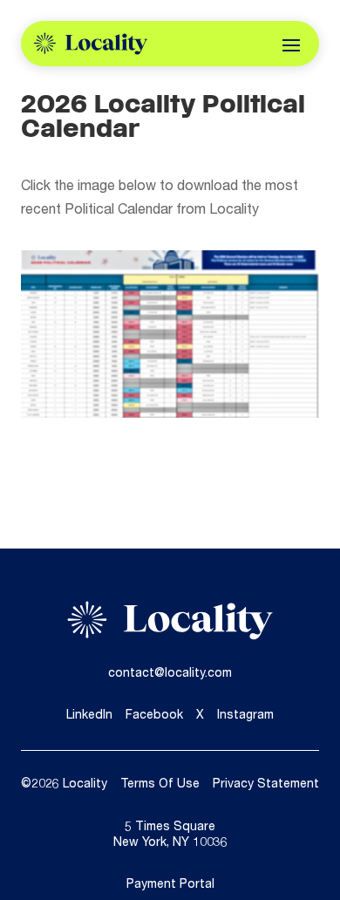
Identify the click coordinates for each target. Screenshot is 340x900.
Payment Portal (170, 885)
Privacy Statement (266, 785)
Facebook (154, 716)
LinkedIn (89, 716)
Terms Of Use (160, 785)
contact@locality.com (170, 674)
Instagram (245, 716)
